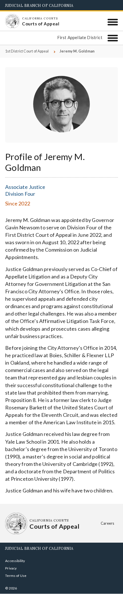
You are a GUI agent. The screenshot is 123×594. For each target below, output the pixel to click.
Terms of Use (15, 575)
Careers (107, 523)
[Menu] (113, 22)
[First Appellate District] (113, 38)
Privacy (11, 568)
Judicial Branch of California (39, 5)
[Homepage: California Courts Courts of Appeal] (12, 21)
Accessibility (15, 561)
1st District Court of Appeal (27, 51)
